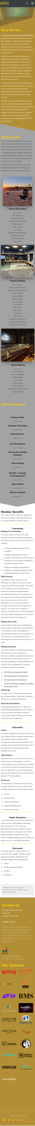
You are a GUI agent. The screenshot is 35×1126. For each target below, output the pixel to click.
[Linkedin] (18, 1120)
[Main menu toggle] (32, 3)
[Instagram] (9, 1120)
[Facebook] (4, 1120)
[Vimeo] (22, 1120)
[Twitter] (13, 1120)
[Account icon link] (27, 3)
